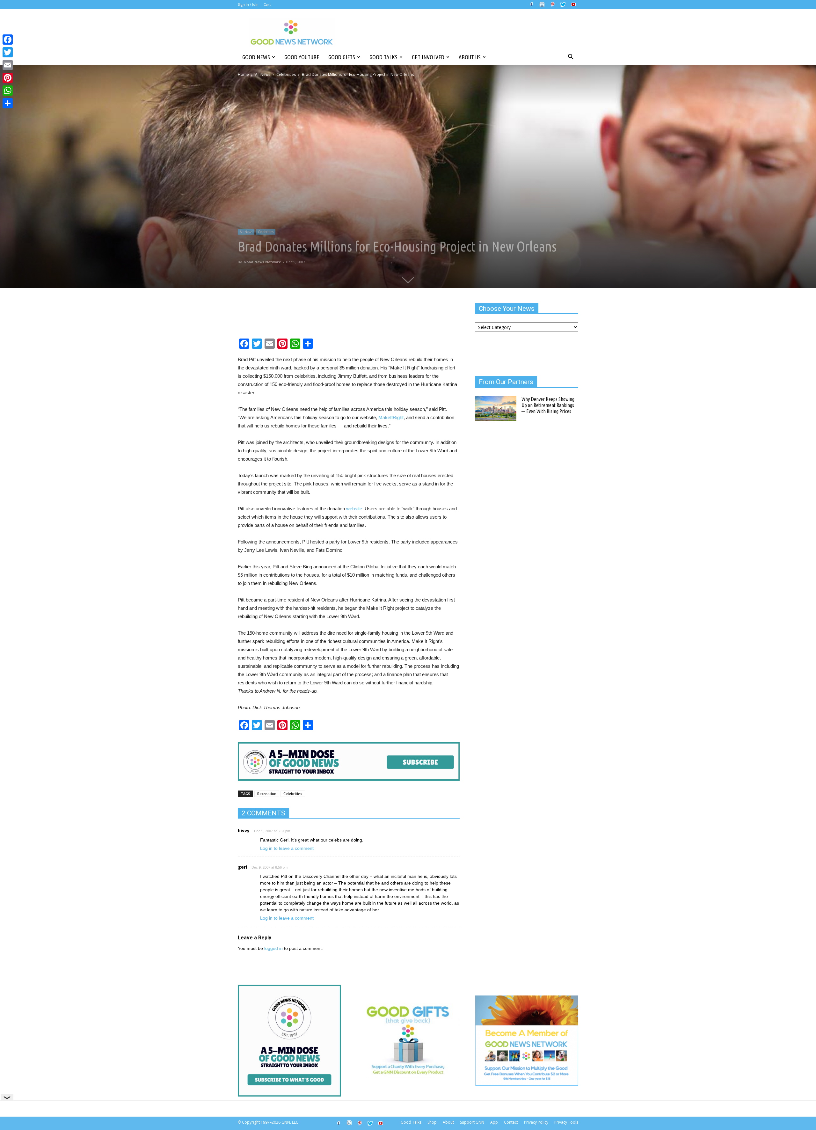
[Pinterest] (552, 4)
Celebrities (286, 74)
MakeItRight (391, 417)
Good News (256, 57)
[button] (570, 57)
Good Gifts (341, 57)
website (354, 508)
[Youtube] (573, 4)
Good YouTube (301, 57)
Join (255, 4)
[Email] (7, 65)
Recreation (266, 793)
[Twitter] (563, 4)
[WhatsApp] (7, 90)
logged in (273, 948)
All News (262, 74)
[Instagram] (542, 4)
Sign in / (244, 4)
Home (243, 74)
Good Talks (383, 57)
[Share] (7, 103)
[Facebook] (531, 4)
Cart (267, 4)
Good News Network (262, 261)
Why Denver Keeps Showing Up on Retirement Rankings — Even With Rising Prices (547, 405)
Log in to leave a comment (287, 848)
